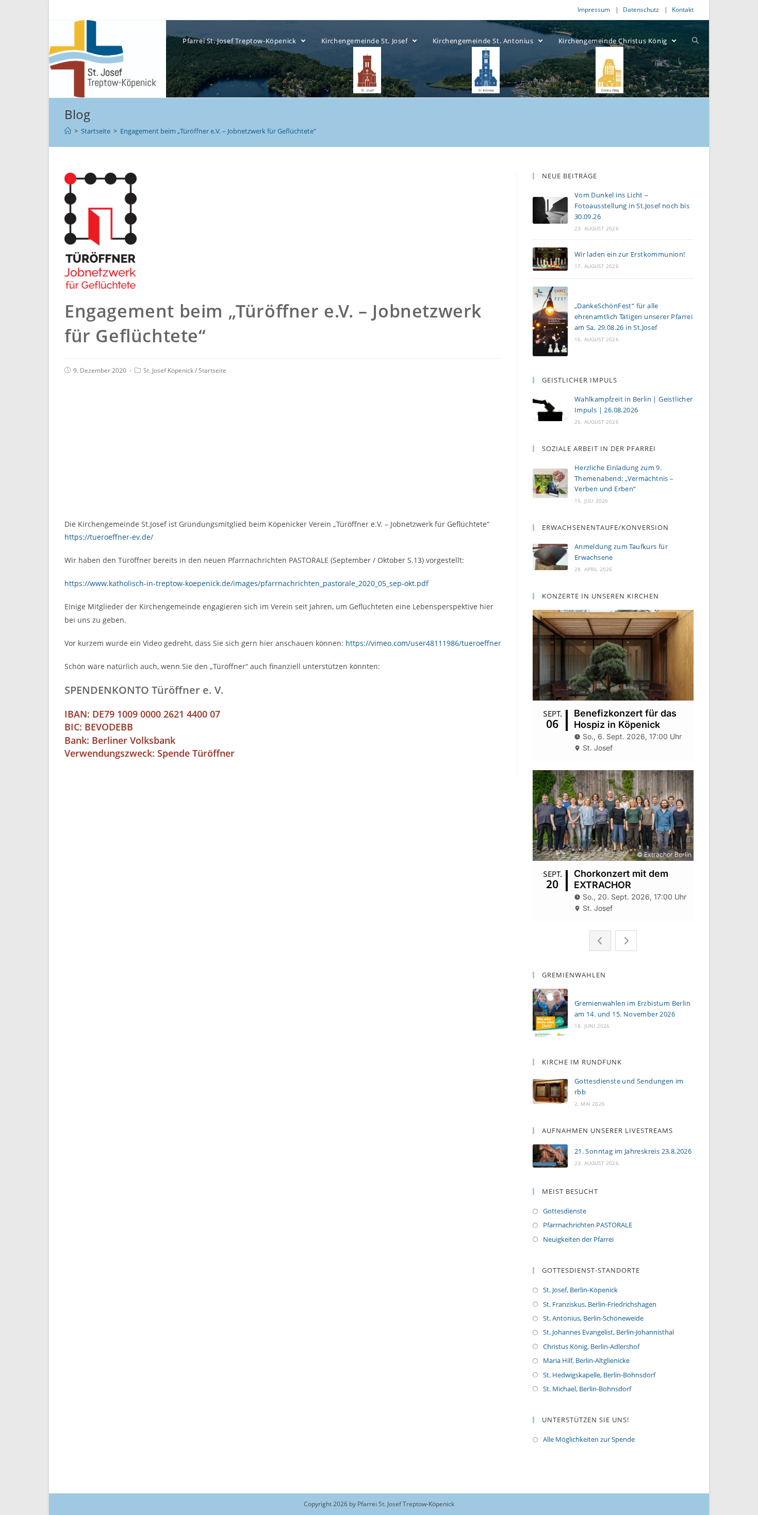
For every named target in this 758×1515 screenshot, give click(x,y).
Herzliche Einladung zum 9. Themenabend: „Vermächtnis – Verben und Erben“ (624, 478)
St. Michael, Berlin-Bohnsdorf (587, 1388)
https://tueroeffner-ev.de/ (108, 537)
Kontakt (683, 9)
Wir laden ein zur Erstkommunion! (629, 254)
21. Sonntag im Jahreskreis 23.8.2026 (632, 1151)
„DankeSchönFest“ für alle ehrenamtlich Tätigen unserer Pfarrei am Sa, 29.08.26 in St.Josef (633, 316)
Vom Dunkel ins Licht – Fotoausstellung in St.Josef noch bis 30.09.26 (631, 205)
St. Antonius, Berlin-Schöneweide (593, 1318)
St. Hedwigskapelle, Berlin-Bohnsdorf (599, 1374)
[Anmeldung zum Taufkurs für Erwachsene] (550, 557)
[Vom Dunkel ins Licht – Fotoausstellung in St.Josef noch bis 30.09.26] (550, 210)
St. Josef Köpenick (168, 370)
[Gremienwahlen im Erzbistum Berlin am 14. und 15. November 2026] (550, 1013)
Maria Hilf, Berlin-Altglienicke (586, 1360)
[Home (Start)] (67, 131)
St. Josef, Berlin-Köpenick (580, 1289)
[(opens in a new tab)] (550, 1091)
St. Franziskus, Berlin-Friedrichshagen (599, 1304)
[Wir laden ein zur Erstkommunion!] (550, 259)
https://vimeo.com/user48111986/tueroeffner (423, 643)
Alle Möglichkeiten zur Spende (589, 1439)
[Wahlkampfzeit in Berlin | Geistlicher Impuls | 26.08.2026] (550, 409)
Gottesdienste (564, 1211)
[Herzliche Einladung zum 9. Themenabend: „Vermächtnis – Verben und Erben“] (550, 483)
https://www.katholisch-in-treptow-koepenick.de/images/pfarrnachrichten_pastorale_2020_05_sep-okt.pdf (246, 583)
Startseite (212, 370)
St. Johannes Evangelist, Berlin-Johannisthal (608, 1332)
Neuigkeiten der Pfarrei (578, 1239)
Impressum (594, 9)
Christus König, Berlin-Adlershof (591, 1346)
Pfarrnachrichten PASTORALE (587, 1224)
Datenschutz (641, 9)
